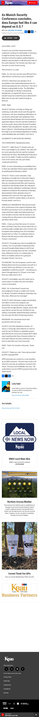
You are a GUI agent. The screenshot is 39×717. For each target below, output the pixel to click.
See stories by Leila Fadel (20, 395)
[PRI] (14, 703)
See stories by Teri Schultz (11, 408)
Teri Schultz (18, 30)
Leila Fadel (11, 30)
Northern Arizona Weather (19, 501)
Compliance (7, 689)
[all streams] (36, 714)
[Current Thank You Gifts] (19, 546)
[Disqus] (19, 627)
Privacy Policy (7, 677)
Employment (7, 685)
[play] (3, 715)
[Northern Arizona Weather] (19, 484)
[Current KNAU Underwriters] (19, 590)
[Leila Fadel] (6, 386)
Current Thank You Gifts (19, 573)
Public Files (7, 681)
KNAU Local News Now (19, 458)
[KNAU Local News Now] (19, 437)
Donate (33, 3)
